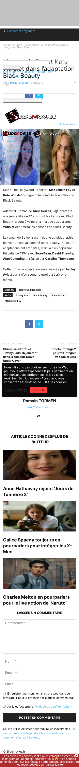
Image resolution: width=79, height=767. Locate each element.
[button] (4, 163)
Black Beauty (40, 295)
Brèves (11, 141)
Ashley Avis (22, 295)
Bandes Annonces (19, 151)
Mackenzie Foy (13, 300)
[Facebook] (29, 324)
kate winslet (58, 295)
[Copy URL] (48, 324)
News (11, 136)
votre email (10, 96)
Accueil (12, 131)
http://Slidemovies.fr (39, 407)
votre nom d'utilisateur (17, 58)
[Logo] (17, 137)
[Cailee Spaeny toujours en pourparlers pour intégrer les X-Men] (39, 516)
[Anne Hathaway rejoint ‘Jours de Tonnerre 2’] (39, 465)
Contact (12, 156)
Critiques (13, 146)
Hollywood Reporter (30, 289)
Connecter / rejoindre (21, 31)
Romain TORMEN (39, 400)
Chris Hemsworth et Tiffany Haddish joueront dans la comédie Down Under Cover (20, 354)
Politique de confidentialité (20, 76)
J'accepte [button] (39, 390)
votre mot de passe (62, 62)
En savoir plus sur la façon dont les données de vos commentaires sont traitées (39, 733)
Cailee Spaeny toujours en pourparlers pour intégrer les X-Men (37, 545)
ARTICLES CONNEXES (31, 436)
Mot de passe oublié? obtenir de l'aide (28, 71)
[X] (39, 324)
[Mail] (39, 416)
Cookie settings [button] (16, 390)
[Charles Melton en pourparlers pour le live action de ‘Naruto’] (39, 573)
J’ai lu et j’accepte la (39, 706)
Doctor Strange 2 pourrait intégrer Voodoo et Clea (64, 352)
